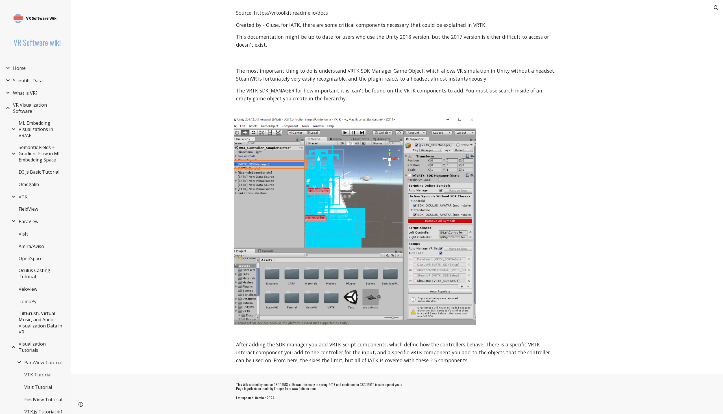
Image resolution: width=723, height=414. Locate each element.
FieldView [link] (28, 209)
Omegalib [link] (29, 184)
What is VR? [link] (25, 93)
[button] (716, 8)
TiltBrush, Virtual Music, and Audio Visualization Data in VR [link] (40, 322)
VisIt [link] (23, 234)
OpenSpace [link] (31, 258)
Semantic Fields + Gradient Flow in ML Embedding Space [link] (40, 153)
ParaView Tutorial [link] (43, 362)
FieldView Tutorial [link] (43, 399)
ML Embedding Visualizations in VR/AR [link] (36, 129)
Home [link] (19, 68)
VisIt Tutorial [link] (38, 387)
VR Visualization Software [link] (30, 108)
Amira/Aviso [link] (31, 246)
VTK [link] (23, 197)
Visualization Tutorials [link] (32, 347)
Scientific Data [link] (28, 80)
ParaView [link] (28, 221)
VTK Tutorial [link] (37, 375)
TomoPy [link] (27, 301)
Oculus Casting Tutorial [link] (34, 273)
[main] (397, 29)
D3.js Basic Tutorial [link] (39, 172)
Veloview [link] (28, 289)
